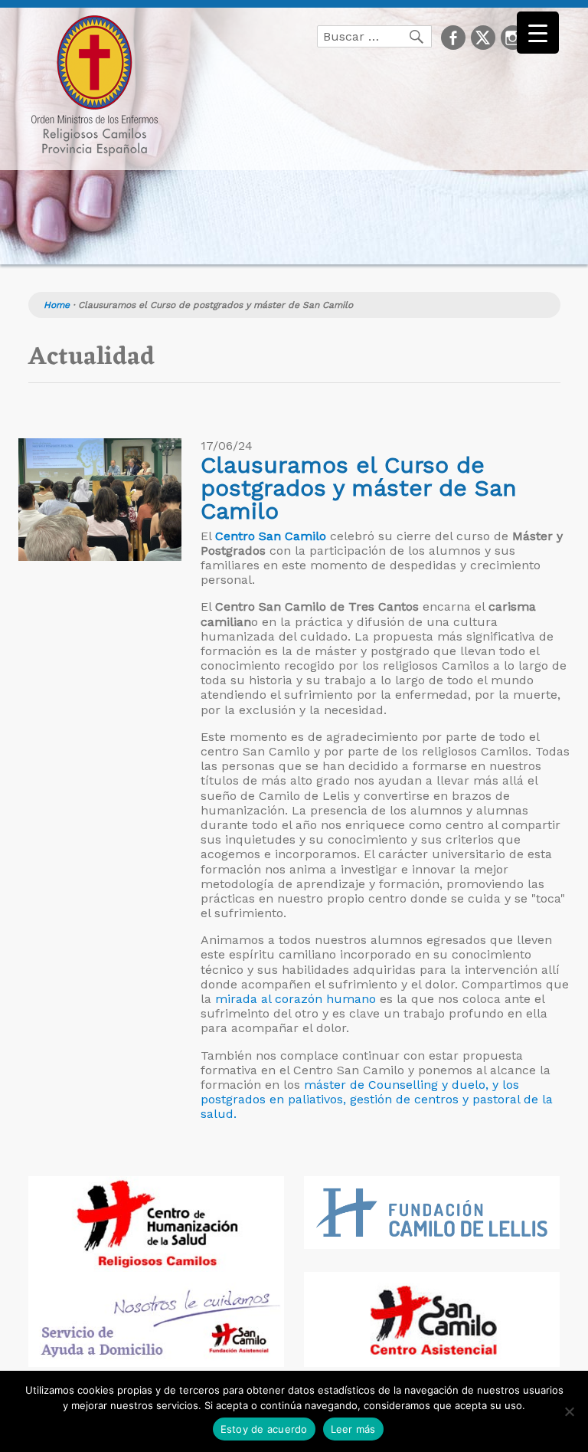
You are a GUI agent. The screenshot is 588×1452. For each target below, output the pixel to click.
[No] (569, 1411)
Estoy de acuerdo (264, 1429)
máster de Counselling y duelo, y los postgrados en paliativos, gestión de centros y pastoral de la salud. (377, 1099)
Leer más (353, 1429)
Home (57, 305)
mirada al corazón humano (293, 998)
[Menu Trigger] (538, 32)
